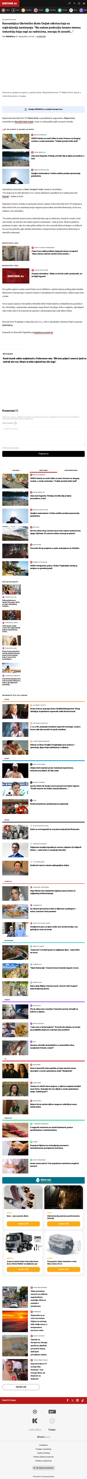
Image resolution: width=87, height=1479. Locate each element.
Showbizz (28, 10)
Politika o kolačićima (43, 1461)
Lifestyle (40, 10)
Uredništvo (43, 1445)
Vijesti (7, 10)
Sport (17, 10)
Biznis (75, 10)
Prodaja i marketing (43, 1449)
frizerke (5, 196)
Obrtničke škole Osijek (23, 122)
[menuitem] (79, 3)
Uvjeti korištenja (43, 1453)
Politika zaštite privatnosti (43, 1457)
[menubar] (79, 3)
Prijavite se (43, 454)
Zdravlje (64, 10)
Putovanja (53, 10)
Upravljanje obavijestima (45, 1468)
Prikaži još (21, 1387)
